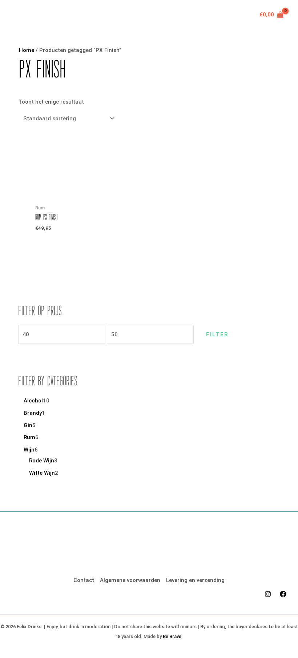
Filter (217, 334)
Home (26, 50)
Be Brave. (173, 636)
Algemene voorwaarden (130, 580)
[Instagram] (268, 594)
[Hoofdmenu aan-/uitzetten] (19, 14)
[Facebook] (283, 594)
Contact (83, 580)
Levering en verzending (195, 580)
